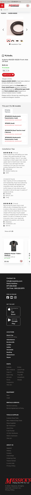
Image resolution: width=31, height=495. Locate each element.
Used (8, 398)
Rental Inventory (12, 406)
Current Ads (10, 463)
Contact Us (16, 488)
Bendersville (10, 342)
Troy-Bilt (20, 375)
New (8, 395)
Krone (19, 367)
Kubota (3, 13)
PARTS (9, 364)
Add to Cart (7, 75)
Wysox (9, 357)
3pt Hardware (11, 425)
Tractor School (11, 461)
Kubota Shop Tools (12, 418)
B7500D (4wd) (9, 123)
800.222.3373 (19, 288)
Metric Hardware (12, 436)
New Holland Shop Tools (14, 420)
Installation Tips (16, 44)
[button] (28, 5)
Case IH (9, 372)
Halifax (9, 347)
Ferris (8, 380)
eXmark (9, 377)
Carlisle (9, 344)
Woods (19, 380)
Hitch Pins (10, 428)
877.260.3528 (12, 286)
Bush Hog (10, 375)
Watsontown (11, 355)
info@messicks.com (14, 281)
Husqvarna (10, 382)
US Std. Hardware (12, 433)
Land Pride (20, 369)
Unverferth (20, 377)
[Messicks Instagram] (15, 297)
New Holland (11, 369)
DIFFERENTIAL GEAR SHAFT (14, 120)
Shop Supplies (11, 423)
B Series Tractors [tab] (7, 111)
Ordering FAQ (11, 458)
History (9, 450)
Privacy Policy (11, 466)
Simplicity (20, 372)
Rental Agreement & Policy (15, 408)
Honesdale (10, 349)
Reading (9, 352)
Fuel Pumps (10, 430)
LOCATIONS (10, 332)
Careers (9, 453)
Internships (10, 455)
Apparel (9, 448)
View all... (9, 385)
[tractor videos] (11, 297)
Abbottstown (11, 339)
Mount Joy (10, 335)
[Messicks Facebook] (8, 297)
